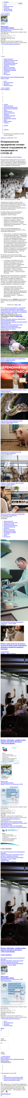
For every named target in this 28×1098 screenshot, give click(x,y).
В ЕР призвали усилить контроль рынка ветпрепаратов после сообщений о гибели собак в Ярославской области (14, 823)
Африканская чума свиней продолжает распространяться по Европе (11, 328)
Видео (5, 73)
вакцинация (22, 307)
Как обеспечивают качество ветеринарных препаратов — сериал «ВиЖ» (12, 622)
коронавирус (23, 310)
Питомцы (3, 624)
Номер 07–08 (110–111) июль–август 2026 (12, 29)
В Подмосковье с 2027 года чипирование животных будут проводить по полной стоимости (14, 826)
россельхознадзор (22, 312)
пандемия (14, 312)
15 (1, 39)
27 (4, 1014)
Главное (6, 104)
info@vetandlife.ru (5, 14)
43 (4, 814)
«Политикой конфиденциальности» (10, 44)
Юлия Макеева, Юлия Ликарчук (13, 157)
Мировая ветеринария (9, 68)
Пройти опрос (19, 316)
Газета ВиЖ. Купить (6, 30)
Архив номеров (8, 9)
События (6, 122)
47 (1, 1014)
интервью (3, 539)
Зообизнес (6, 66)
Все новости (7, 74)
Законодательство (8, 59)
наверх (3, 1028)
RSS (5, 1076)
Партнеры (6, 7)
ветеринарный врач (6, 310)
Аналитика (7, 71)
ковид (17, 310)
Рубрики (6, 2)
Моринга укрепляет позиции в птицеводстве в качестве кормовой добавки (13, 319)
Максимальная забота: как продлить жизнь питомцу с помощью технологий (12, 855)
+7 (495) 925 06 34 (5, 1056)
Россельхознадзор (8, 6)
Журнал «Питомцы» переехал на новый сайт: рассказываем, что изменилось (13, 514)
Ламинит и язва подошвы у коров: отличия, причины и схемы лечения (12, 483)
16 (4, 39)
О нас (5, 5)
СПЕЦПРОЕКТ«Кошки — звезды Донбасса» (8, 652)
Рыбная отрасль (8, 111)
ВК (20, 304)
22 (1, 814)
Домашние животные (9, 64)
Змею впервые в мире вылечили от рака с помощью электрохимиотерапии (12, 325)
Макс (16, 304)
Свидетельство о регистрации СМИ (13, 1077)
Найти (20, 3)
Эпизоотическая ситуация (11, 60)
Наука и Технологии (9, 67)
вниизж (14, 310)
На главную (4, 518)
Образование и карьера (10, 70)
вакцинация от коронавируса (8, 309)
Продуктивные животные (11, 63)
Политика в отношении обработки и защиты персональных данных (13, 1079)
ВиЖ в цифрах (8, 121)
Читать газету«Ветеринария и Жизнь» (7, 27)
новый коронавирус (6, 312)
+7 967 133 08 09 (5, 88)
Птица (5, 110)
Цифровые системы (9, 61)
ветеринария (20, 309)
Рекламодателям (8, 10)
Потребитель (7, 117)
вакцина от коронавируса (11, 307)
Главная (6, 125)
